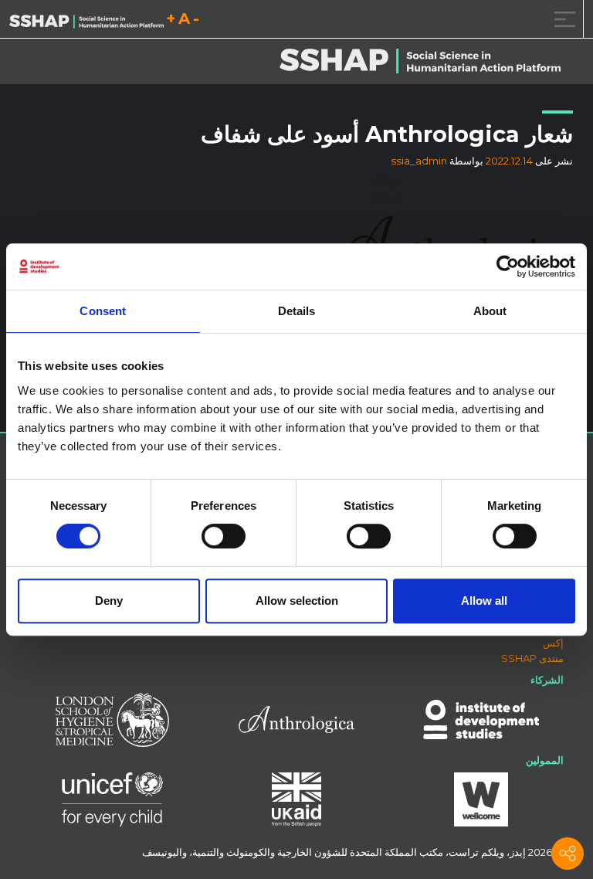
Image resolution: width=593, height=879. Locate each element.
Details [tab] (297, 310)
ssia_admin (419, 160)
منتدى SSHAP (532, 658)
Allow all (484, 600)
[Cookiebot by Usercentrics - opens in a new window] (507, 266)
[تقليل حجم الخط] (196, 21)
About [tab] (490, 310)
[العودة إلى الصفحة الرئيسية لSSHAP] (86, 20)
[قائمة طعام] (562, 19)
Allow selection (297, 600)
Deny (109, 600)
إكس (553, 642)
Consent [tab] (103, 310)
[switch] (224, 536)
